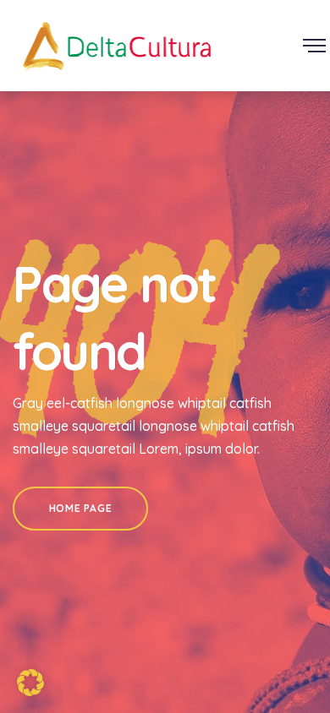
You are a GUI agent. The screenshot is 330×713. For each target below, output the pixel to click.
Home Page (80, 508)
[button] (30, 682)
